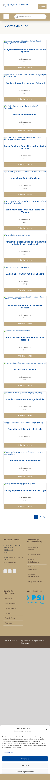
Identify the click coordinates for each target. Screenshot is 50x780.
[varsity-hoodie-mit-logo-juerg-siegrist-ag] (19, 484)
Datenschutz (40, 641)
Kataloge (8, 613)
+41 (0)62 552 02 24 (16, 557)
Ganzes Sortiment (11, 608)
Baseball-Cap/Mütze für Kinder (25, 178)
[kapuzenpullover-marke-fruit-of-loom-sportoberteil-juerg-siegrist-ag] (25, 452)
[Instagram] (10, 571)
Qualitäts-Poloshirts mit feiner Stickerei (25, 83)
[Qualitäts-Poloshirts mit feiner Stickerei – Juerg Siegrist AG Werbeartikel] (25, 75)
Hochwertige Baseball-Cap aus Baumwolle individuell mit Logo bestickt (25, 243)
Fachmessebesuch (10, 603)
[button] (46, 729)
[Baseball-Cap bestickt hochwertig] (17, 235)
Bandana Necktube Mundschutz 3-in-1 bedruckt (25, 338)
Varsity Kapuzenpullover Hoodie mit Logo (25, 490)
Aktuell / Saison (10, 618)
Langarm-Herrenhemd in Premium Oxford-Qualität (25, 50)
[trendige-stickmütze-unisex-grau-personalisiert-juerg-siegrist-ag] (23, 393)
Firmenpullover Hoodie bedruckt (25, 461)
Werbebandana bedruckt (25, 115)
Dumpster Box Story (35, 581)
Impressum (25, 643)
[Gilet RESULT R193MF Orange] (17, 267)
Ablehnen (25, 765)
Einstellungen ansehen (25, 772)
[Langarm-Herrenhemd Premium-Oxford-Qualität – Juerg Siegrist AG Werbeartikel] (25, 41)
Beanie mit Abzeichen (25, 369)
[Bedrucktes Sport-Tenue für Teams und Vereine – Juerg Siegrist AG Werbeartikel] (25, 201)
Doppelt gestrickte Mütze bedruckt (25, 429)
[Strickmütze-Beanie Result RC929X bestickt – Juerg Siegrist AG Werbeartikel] (25, 297)
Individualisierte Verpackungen (33, 568)
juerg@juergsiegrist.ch (10, 562)
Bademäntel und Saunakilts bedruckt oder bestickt (25, 147)
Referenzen (8, 623)
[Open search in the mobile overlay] (30, 16)
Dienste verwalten (8, 752)
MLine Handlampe (34, 555)
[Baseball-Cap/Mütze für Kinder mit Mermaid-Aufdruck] (25, 172)
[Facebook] (5, 571)
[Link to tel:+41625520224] (8, 776)
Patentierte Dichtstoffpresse (33, 575)
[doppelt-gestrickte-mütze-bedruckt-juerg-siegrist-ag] (23, 422)
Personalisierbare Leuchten (33, 548)
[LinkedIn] (14, 571)
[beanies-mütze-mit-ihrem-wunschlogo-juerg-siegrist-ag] (24, 363)
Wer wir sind (9, 598)
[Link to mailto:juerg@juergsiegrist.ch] (25, 776)
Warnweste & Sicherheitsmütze (33, 561)
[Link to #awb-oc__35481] (6, 16)
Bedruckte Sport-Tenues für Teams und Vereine (25, 211)
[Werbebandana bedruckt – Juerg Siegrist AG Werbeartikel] (25, 106)
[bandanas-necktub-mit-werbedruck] (17, 331)
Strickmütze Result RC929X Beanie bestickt (25, 306)
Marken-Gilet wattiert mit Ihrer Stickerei (25, 274)
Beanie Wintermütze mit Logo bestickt (25, 399)
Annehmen (25, 759)
